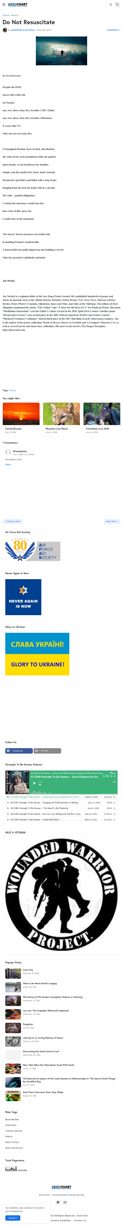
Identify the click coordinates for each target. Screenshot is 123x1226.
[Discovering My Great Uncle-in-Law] (13, 1055)
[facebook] (58, 1202)
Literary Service (13, 1131)
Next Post (111, 521)
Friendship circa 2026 (97, 428)
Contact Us (80, 1220)
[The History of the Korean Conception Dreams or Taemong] (13, 1001)
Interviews (10, 1125)
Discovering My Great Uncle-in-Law (41, 1051)
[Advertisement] (61, 362)
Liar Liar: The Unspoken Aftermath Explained (46, 1010)
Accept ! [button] (12, 1218)
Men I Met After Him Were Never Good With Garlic (48, 1065)
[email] (65, 1202)
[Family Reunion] (21, 414)
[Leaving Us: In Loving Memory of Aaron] (13, 1041)
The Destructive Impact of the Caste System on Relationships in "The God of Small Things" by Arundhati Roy (69, 1080)
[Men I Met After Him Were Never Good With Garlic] (13, 1069)
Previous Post (13, 521)
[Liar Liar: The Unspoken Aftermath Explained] (13, 1014)
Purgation (28, 1024)
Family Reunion (13, 428)
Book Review (12, 1119)
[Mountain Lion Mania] (61, 414)
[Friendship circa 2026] (101, 414)
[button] (4, 4)
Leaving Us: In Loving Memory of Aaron (43, 1037)
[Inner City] (13, 973)
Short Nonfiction (14, 1148)
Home (6, 15)
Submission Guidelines (59, 1220)
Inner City (28, 969)
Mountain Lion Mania (57, 428)
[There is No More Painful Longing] (13, 987)
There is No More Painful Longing (40, 983)
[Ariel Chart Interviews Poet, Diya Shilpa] (13, 1096)
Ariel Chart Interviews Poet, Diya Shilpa (43, 1092)
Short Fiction (12, 1142)
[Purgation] (13, 1028)
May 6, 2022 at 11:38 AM (23, 454)
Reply (8, 464)
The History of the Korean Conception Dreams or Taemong (52, 997)
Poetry (14, 15)
